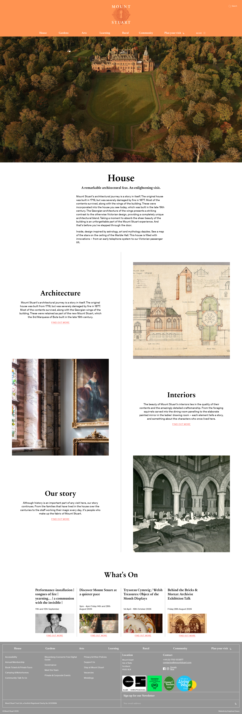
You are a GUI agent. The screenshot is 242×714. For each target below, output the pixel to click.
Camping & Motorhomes (17, 673)
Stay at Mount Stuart (94, 668)
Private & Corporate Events (57, 675)
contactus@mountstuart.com (177, 663)
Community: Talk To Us (16, 678)
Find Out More (60, 323)
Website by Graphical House (228, 711)
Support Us (89, 662)
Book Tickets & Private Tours (18, 668)
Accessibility (11, 657)
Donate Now (171, 667)
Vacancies (89, 673)
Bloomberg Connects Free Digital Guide (61, 658)
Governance (50, 665)
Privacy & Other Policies (95, 657)
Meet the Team (52, 670)
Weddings (89, 678)
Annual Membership (14, 662)
